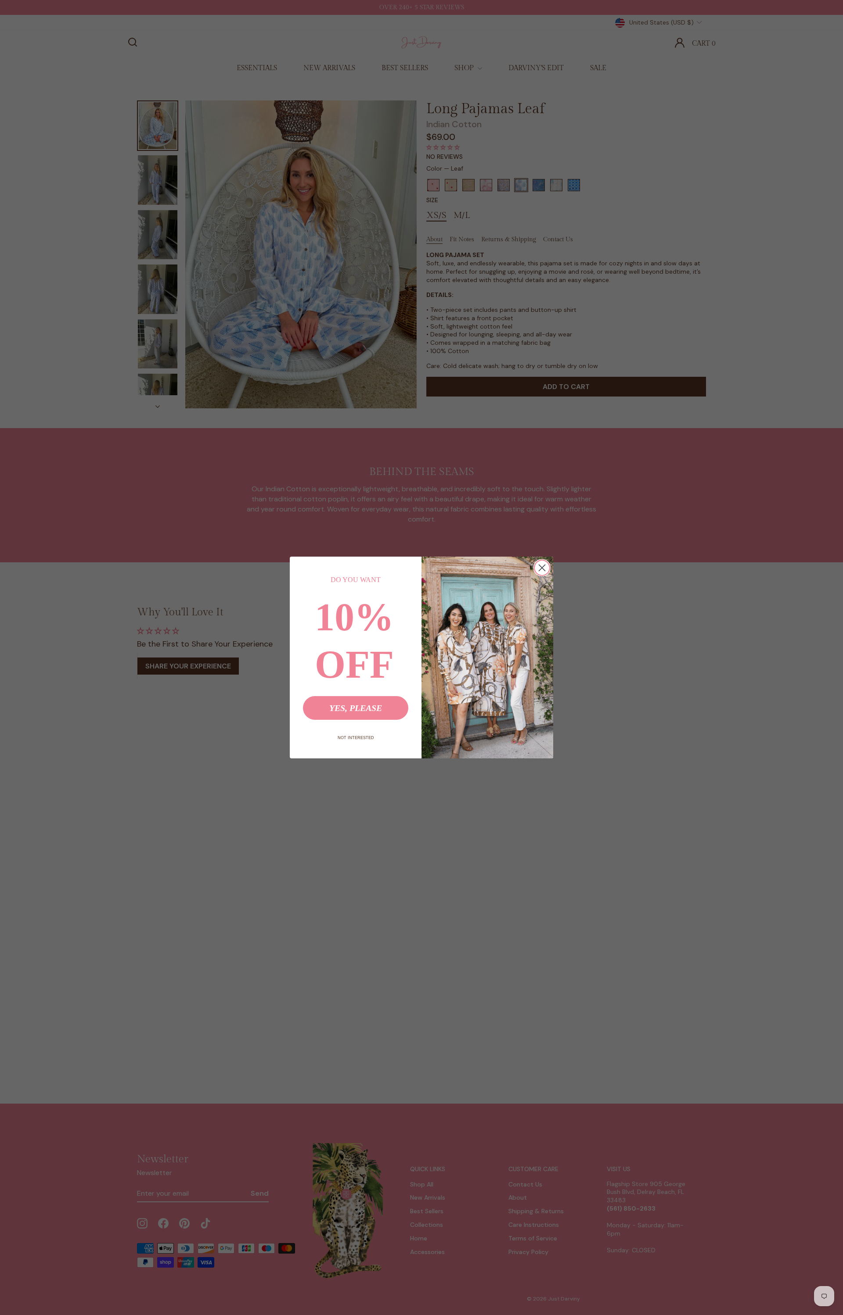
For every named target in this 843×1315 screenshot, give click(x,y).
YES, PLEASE (355, 708)
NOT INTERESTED (356, 738)
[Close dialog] (542, 567)
